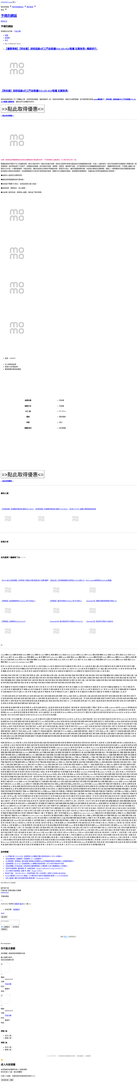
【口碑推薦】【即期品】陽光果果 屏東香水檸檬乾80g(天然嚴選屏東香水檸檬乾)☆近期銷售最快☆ (39, 861)
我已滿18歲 (5, 1080)
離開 (11, 1080)
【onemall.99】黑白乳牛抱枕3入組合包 (99, 621)
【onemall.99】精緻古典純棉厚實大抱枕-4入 (101, 601)
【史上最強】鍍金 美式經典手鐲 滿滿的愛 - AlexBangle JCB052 (27, 878)
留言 (21, 904)
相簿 (6, 35)
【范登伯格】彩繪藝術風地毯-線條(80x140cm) (17, 509)
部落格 (7, 38)
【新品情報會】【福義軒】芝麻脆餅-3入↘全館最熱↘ (24, 859)
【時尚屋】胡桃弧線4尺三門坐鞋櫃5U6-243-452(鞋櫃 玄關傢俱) (34, 90)
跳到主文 (4, 21)
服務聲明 (88, 1056)
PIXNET (54, 1056)
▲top (2, 913)
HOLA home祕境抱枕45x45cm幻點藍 (99, 580)
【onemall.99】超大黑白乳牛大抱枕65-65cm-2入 (66, 621)
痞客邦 (16, 904)
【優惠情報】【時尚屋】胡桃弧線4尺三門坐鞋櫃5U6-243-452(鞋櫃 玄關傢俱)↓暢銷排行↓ (51, 48)
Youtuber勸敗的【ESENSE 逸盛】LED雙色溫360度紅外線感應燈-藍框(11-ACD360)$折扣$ (36, 876)
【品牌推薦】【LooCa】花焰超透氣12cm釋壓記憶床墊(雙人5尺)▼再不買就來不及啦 (34, 863)
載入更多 (4, 917)
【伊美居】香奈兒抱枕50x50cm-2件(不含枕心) (65, 601)
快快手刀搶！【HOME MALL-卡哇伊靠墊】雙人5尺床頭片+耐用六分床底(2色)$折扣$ (35, 873)
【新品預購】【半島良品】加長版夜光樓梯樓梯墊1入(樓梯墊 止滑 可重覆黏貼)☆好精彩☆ (36, 866)
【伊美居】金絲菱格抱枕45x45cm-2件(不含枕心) (18, 601)
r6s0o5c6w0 (5, 892)
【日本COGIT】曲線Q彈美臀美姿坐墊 (82, 509)
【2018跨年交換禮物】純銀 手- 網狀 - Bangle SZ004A (23, 871)
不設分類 (17, 31)
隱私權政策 (80, 1056)
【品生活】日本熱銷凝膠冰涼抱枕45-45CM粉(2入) (67, 580)
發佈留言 (4, 929)
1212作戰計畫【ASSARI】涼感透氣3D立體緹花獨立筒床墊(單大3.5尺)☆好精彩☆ (34, 856)
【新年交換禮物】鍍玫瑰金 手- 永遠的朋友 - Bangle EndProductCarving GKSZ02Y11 (34, 868)
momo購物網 (97, 99)
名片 (6, 40)
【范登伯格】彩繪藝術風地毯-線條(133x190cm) (51, 509)
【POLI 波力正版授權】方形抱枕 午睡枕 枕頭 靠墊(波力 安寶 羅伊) (25, 580)
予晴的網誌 (9, 15)
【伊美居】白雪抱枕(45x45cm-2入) (13, 621)
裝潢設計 (16, 909)
